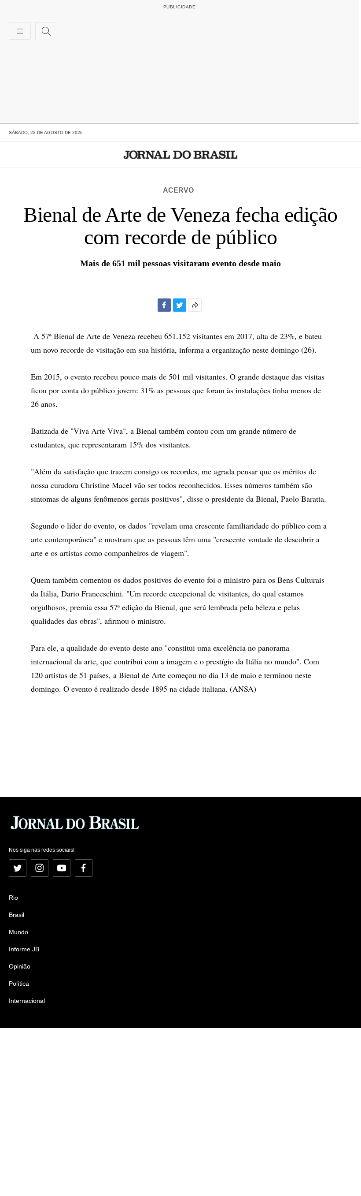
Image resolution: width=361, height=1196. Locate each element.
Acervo (178, 190)
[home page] (180, 154)
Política (19, 983)
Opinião (19, 966)
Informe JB (24, 949)
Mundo (18, 931)
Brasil (16, 914)
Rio (13, 897)
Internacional (27, 1000)
